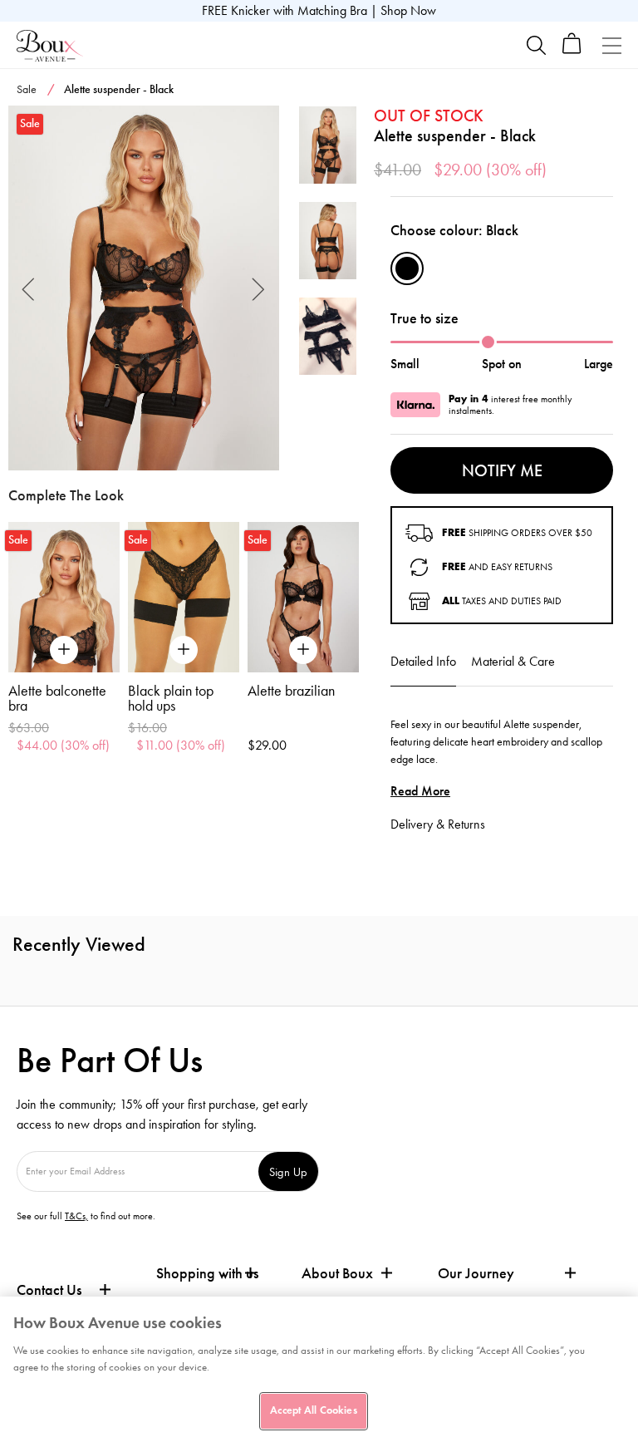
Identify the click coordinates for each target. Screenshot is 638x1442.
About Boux (337, 1273)
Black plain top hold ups (170, 698)
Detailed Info (423, 661)
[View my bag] (572, 50)
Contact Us (49, 1290)
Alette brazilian (291, 690)
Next (258, 288)
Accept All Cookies (313, 1410)
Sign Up (288, 1171)
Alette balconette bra (57, 698)
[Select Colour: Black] (407, 268)
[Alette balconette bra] (64, 597)
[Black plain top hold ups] (183, 597)
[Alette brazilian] (303, 597)
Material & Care (513, 661)
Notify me (502, 470)
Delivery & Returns (437, 824)
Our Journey (476, 1273)
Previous (28, 288)
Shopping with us (207, 1273)
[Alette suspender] (143, 288)
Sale (27, 89)
